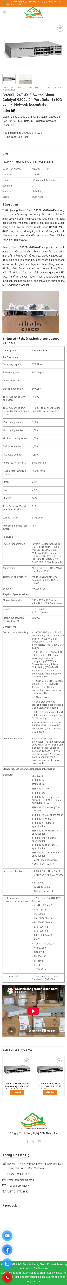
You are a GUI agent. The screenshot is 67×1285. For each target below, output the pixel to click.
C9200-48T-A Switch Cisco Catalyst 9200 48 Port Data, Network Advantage (50, 1085)
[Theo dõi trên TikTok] (33, 1141)
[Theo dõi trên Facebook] (27, 1141)
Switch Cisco (36, 87)
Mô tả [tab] (5, 154)
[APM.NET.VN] (34, 12)
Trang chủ (8, 87)
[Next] (59, 48)
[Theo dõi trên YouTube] (39, 1141)
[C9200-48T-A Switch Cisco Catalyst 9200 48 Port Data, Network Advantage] (50, 1068)
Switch (22, 87)
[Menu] (4, 12)
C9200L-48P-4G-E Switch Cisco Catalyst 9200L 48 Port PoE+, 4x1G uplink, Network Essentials (17, 1085)
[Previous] (8, 48)
